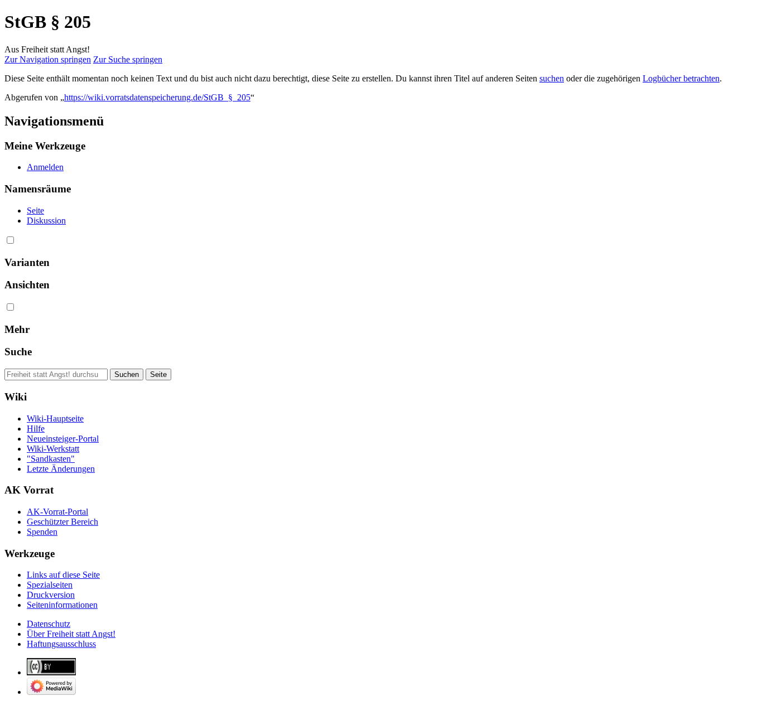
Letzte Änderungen (61, 468)
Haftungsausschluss (61, 644)
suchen (551, 78)
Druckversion (51, 594)
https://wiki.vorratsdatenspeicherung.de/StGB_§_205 (157, 97)
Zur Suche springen (127, 59)
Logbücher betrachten (681, 78)
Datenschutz (48, 623)
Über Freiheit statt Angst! (71, 634)
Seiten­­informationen (62, 605)
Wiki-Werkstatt (53, 448)
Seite (35, 210)
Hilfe (36, 428)
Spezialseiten (50, 584)
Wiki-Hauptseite (55, 418)
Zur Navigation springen (47, 59)
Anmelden (45, 167)
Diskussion (46, 220)
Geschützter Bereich (62, 521)
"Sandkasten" (51, 458)
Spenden (42, 531)
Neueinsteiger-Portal (63, 438)
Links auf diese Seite (63, 574)
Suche (18, 351)
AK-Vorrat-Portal (57, 511)
